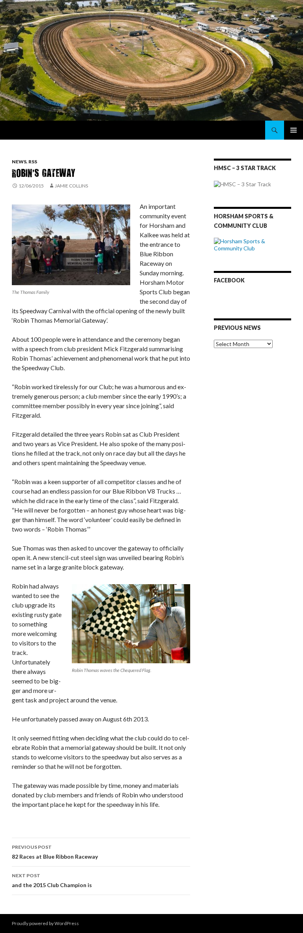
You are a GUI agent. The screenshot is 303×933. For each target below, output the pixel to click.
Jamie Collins (71, 186)
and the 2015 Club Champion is (52, 880)
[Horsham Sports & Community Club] (252, 243)
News (19, 162)
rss (32, 162)
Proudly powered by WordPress (45, 923)
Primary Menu (293, 130)
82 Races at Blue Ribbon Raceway (55, 852)
